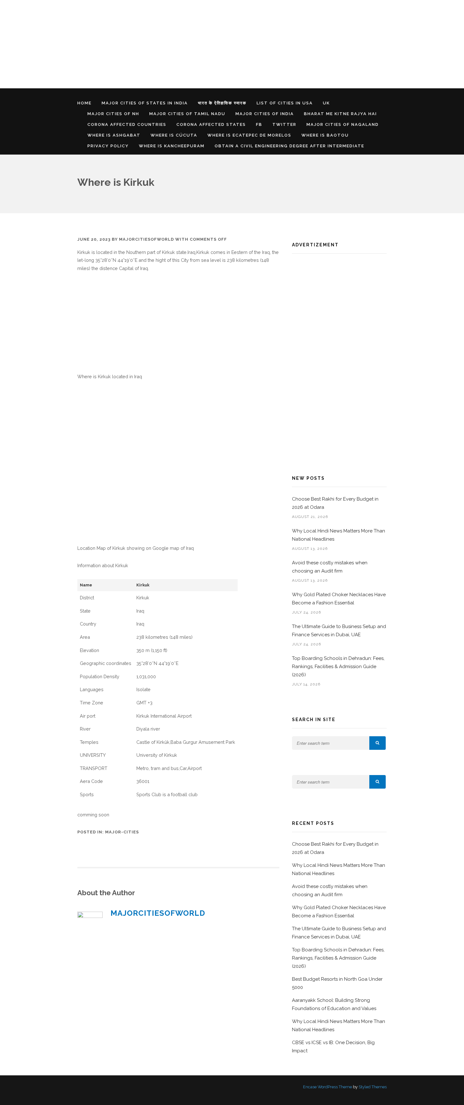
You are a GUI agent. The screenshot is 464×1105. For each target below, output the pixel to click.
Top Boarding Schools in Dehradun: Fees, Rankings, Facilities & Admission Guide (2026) (338, 666)
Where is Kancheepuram (172, 146)
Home (84, 103)
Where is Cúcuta (174, 135)
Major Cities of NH (113, 113)
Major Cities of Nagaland (342, 124)
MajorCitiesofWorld (146, 239)
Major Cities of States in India (145, 103)
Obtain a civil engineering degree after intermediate (289, 146)
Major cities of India (264, 113)
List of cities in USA (285, 103)
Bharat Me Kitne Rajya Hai (340, 113)
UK (326, 103)
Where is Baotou (325, 135)
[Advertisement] (189, 44)
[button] (377, 743)
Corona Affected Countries (126, 124)
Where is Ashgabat (113, 135)
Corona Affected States (211, 124)
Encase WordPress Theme (327, 1086)
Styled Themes (373, 1086)
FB (259, 124)
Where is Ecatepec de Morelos (249, 135)
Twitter (284, 124)
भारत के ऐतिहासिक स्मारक (222, 103)
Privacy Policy (108, 146)
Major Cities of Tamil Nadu (187, 113)
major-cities (122, 832)
